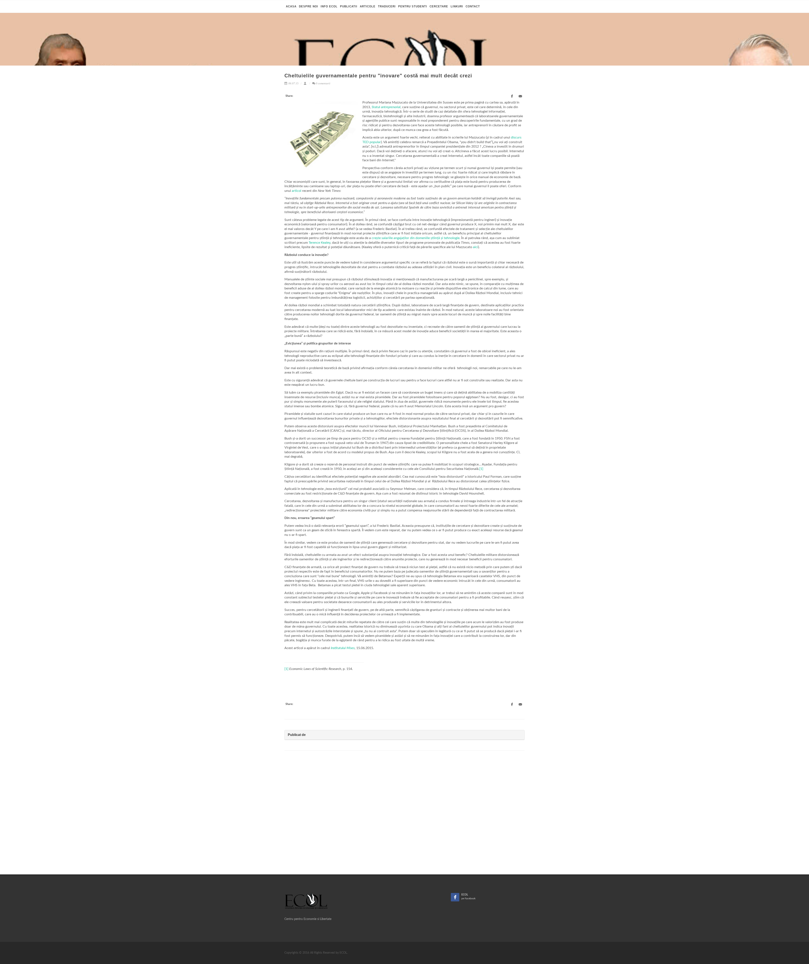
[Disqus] (404, 814)
